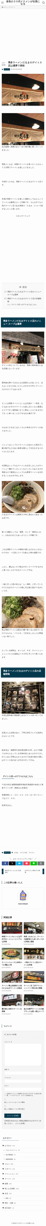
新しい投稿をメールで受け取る (14, 1109)
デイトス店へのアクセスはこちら (24, 304)
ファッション (11, 1174)
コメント (8, 1042)
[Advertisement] (23, 33)
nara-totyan (23, 904)
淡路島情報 (11, 1159)
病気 (8, 1198)
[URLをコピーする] (41, 863)
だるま (16, 852)
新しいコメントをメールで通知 (14, 1102)
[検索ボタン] (43, 2)
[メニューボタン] (2, 2)
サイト (6, 1086)
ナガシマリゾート (13, 1150)
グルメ (9, 1164)
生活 (8, 1193)
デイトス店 (23, 852)
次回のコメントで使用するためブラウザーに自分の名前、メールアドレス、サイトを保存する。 (24, 1094)
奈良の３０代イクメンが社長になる (23, 2)
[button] (5, 863)
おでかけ (10, 1146)
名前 (6, 1069)
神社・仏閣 (10, 1203)
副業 (8, 1184)
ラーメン (6, 69)
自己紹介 (9, 1208)
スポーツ (10, 1169)
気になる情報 (12, 1188)
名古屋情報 (11, 1155)
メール (7, 1078)
